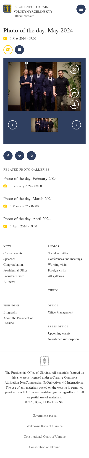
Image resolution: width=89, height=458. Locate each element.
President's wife (13, 276)
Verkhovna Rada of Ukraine (44, 426)
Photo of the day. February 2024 (30, 178)
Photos (53, 246)
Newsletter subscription (63, 339)
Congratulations (13, 264)
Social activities (58, 253)
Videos (53, 290)
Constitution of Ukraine (44, 447)
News (7, 246)
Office (53, 305)
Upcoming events (59, 333)
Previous (12, 124)
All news (9, 281)
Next (76, 124)
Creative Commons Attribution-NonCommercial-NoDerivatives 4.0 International (44, 379)
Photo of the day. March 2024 (28, 198)
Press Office (58, 326)
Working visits (57, 264)
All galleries (56, 276)
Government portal (45, 415)
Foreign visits (57, 270)
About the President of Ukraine (18, 320)
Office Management (60, 312)
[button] (19, 155)
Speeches (9, 259)
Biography (10, 312)
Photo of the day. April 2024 (27, 218)
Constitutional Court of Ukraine (44, 436)
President (11, 305)
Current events (12, 253)
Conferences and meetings (65, 259)
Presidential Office (15, 270)
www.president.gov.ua (47, 392)
